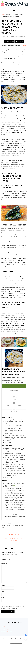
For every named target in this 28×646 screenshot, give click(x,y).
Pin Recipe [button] (15, 390)
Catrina (24, 45)
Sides (9, 523)
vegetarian (4, 527)
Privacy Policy (5, 629)
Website (3, 598)
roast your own (8, 201)
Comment (4, 563)
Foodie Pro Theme (16, 643)
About (3, 626)
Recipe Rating (5, 557)
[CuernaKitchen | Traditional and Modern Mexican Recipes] (14, 6)
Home (3, 14)
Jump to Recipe (10, 41)
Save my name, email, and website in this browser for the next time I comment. (12, 607)
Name (3, 585)
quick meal (20, 525)
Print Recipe (20, 41)
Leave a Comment (20, 36)
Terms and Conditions (7, 631)
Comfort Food (13, 525)
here (14, 485)
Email (3, 591)
